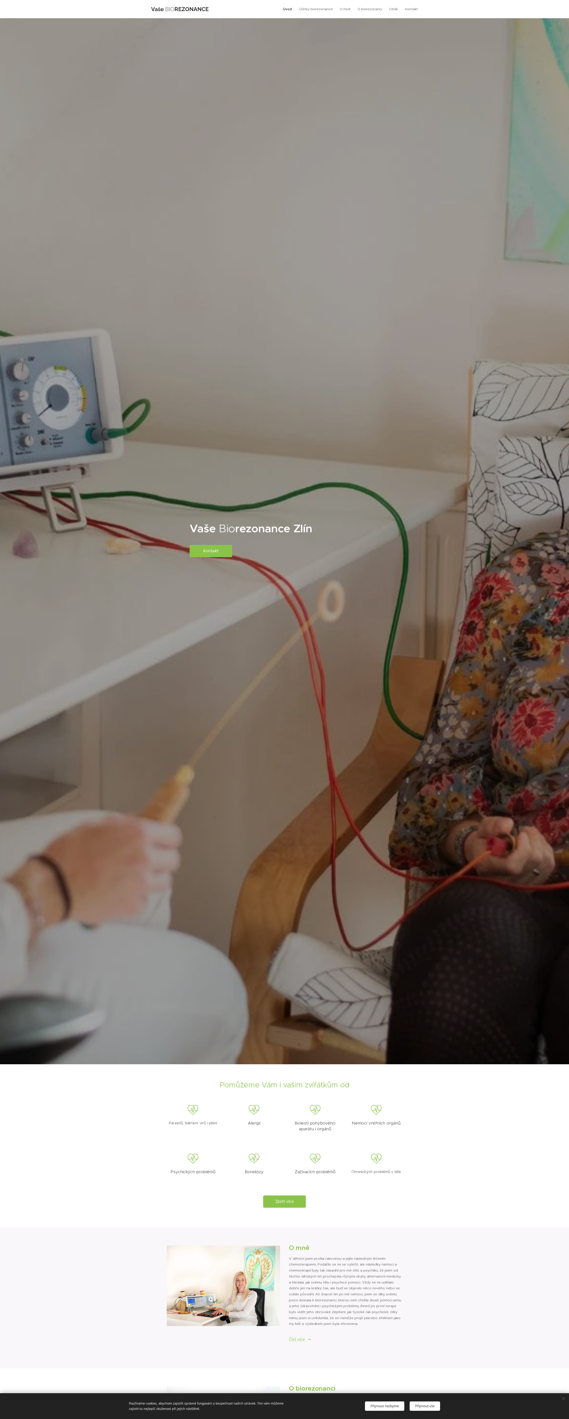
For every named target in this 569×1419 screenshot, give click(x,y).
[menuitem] (288, 9)
